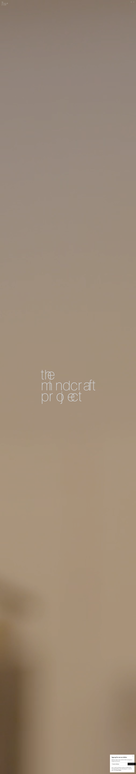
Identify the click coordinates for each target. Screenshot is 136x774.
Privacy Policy (118, 770)
